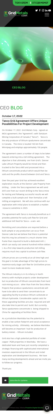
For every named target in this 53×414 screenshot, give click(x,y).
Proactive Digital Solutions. (35, 408)
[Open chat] (47, 408)
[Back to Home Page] (16, 14)
